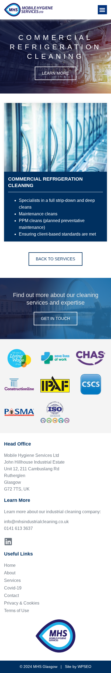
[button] (102, 10)
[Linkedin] (8, 541)
